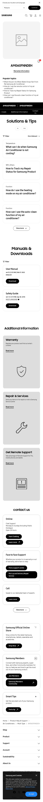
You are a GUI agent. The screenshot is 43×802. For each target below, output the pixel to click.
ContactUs (35, 112)
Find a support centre (16, 568)
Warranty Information (21, 71)
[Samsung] (6, 15)
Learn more (13, 599)
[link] (38, 61)
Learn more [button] (13, 542)
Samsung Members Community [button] (16, 683)
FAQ (24, 128)
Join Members (14, 676)
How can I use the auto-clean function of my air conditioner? (21, 96)
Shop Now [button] (12, 646)
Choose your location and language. (14, 3)
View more (20, 610)
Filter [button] (7, 136)
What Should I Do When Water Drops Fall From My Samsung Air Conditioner (21, 83)
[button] (21, 148)
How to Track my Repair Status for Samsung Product (20, 92)
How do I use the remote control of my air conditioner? (19, 87)
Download (12, 281)
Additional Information (19, 112)
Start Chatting (14, 536)
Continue (34, 8)
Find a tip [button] (12, 709)
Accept (31, 794)
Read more (10, 351)
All (17, 128)
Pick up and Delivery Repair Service (19, 575)
